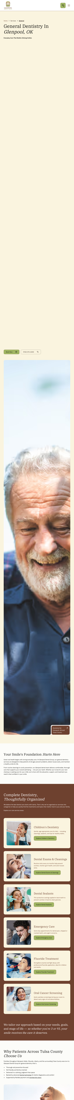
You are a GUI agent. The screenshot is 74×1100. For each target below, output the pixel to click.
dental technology (26, 1075)
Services (13, 21)
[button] (68, 5)
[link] (8, 5)
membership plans (35, 1077)
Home (6, 21)
